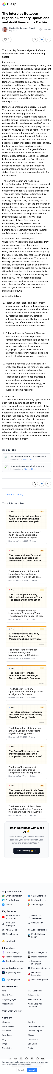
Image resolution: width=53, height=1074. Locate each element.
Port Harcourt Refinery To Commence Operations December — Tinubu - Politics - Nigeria (29, 456)
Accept (32, 1070)
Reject (21, 1070)
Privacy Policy (24, 1065)
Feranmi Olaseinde (29, 28)
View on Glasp (28, 459)
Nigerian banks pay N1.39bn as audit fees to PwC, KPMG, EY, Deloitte (29, 466)
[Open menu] (49, 4)
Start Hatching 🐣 (25, 850)
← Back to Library (13, 494)
